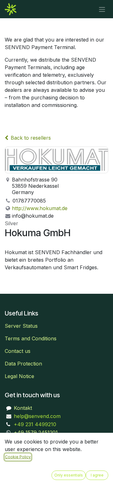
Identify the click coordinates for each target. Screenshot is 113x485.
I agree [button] (97, 475)
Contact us (17, 351)
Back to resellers (31, 138)
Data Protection (23, 363)
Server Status (21, 326)
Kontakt (23, 408)
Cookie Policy (18, 456)
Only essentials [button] (68, 475)
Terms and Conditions (30, 338)
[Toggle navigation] (102, 9)
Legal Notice (19, 376)
